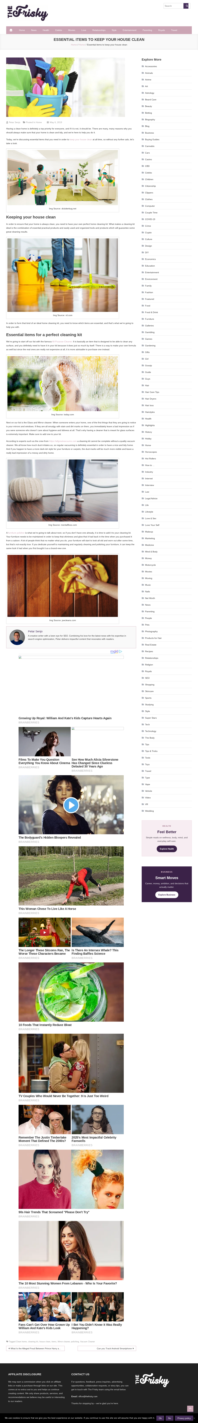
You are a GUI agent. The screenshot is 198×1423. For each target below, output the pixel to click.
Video (148, 797)
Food (147, 305)
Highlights (150, 425)
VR (146, 804)
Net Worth (150, 598)
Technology (150, 731)
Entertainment (129, 30)
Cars (147, 153)
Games (148, 339)
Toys (147, 764)
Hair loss (149, 405)
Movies (71, 30)
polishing (75, 1341)
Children (149, 179)
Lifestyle (149, 512)
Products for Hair (153, 638)
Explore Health (167, 849)
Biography (150, 119)
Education (150, 266)
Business (149, 133)
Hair (147, 385)
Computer (150, 206)
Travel (174, 30)
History (148, 432)
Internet (149, 478)
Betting (148, 113)
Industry (149, 472)
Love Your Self (152, 525)
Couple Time (151, 212)
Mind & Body (151, 551)
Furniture (149, 319)
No (169, 1418)
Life (147, 505)
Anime (148, 79)
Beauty (148, 106)
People (148, 618)
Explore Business (166, 895)
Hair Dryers (150, 398)
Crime (148, 226)
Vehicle (148, 791)
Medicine (149, 545)
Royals (161, 30)
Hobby (148, 438)
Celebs (58, 30)
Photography (151, 631)
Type (147, 777)
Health (46, 30)
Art (146, 86)
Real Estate (150, 644)
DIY (147, 252)
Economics (150, 259)
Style (114, 30)
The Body (150, 738)
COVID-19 (150, 219)
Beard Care (150, 99)
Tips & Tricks (151, 751)
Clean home (21, 1341)
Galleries (149, 325)
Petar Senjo (14, 122)
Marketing (150, 538)
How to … (150, 465)
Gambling (150, 332)
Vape (147, 784)
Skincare (149, 691)
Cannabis (149, 146)
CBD (147, 166)
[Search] (185, 6)
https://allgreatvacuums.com (63, 441)
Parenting (147, 30)
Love (83, 30)
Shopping (149, 684)
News (34, 30)
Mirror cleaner (64, 1341)
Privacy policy (184, 1418)
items (54, 1341)
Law (147, 492)
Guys (147, 379)
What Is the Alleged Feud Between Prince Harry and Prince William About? (38, 1348)
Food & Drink (151, 312)
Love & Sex (150, 518)
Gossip (148, 365)
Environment (151, 279)
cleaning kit (33, 1341)
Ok (160, 1418)
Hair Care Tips (152, 392)
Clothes (149, 199)
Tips (147, 744)
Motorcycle (150, 565)
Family (148, 285)
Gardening (150, 345)
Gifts (147, 352)
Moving (148, 578)
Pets (147, 625)
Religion (149, 664)
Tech (147, 724)
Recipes (149, 651)
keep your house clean (81, 139)
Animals (149, 73)
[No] (194, 1418)
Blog (147, 126)
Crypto (148, 232)
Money (148, 558)
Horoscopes (151, 452)
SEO (147, 678)
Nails (147, 591)
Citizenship (150, 186)
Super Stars (151, 718)
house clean (44, 1341)
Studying (149, 704)
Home (22, 30)
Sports (148, 698)
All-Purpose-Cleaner (62, 341)
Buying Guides (152, 139)
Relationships (98, 30)
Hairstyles (150, 412)
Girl (146, 359)
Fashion (149, 292)
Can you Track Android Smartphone (114, 1348)
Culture (148, 239)
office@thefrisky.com (87, 1396)
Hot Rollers (150, 458)
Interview (149, 485)
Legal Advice (151, 498)
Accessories (151, 66)
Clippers (149, 192)
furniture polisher (16, 533)
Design (148, 246)
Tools (147, 757)
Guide (148, 372)
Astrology (149, 93)
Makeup (149, 531)
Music (148, 585)
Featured (149, 299)
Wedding (149, 811)
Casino (148, 159)
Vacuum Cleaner (87, 1341)
